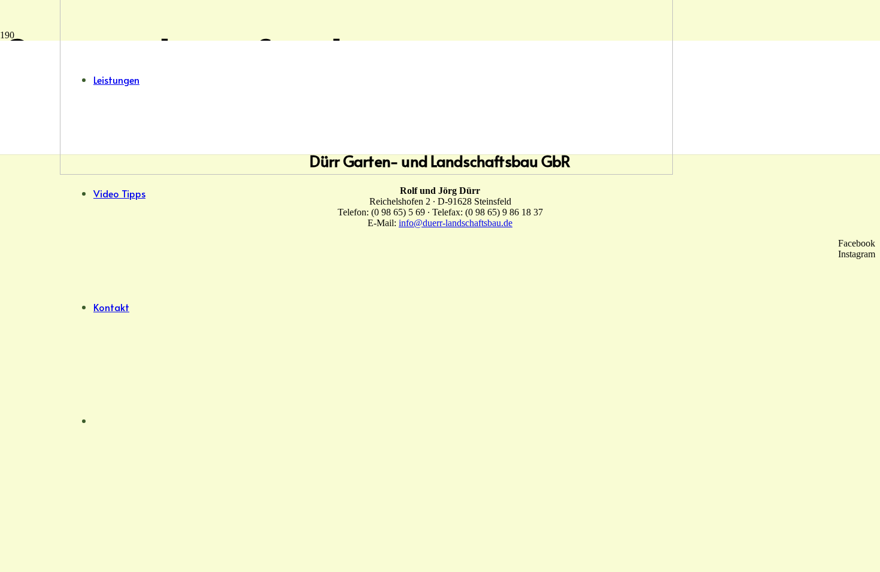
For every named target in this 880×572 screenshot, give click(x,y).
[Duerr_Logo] (366, 171)
